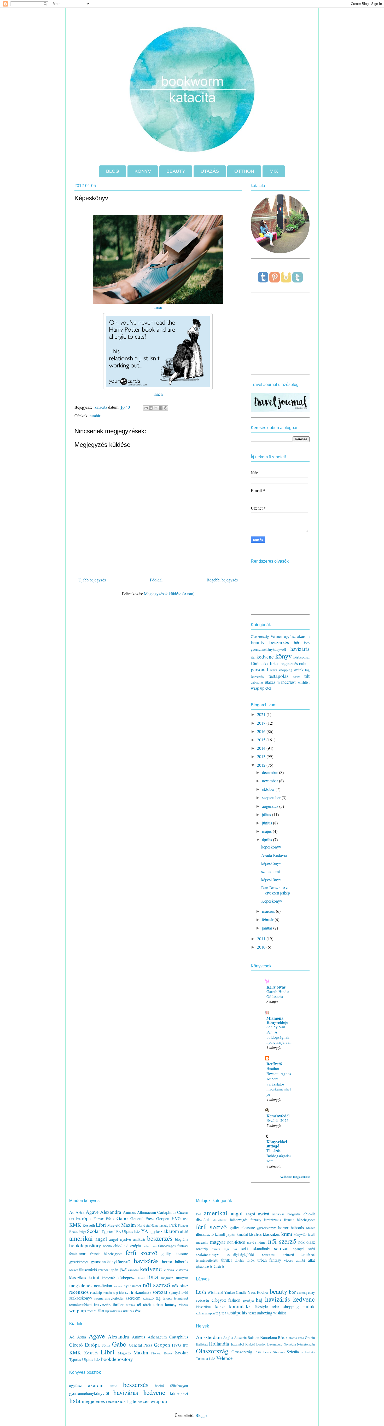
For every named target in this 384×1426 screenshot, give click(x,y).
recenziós (79, 1292)
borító (107, 1245)
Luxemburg (274, 1344)
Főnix (110, 1218)
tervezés (257, 676)
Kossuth (89, 1225)
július (267, 814)
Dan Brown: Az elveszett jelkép (275, 890)
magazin (167, 1277)
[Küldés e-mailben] (145, 408)
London (261, 1344)
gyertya (248, 1300)
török (147, 1304)
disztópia (133, 1245)
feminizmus (77, 1253)
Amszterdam (209, 1337)
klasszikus (77, 1277)
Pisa (257, 1351)
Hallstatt (202, 1344)
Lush (201, 1292)
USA (117, 1231)
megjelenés (289, 663)
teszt (296, 676)
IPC (185, 1218)
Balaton (253, 1337)
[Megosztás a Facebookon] (160, 408)
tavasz (167, 1298)
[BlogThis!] (150, 408)
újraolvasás (113, 1310)
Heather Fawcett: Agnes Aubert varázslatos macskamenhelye (278, 1081)
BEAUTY (175, 171)
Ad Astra (76, 1212)
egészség (202, 1300)
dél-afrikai (150, 1246)
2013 (261, 756)
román (107, 1292)
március (269, 911)
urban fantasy (165, 1304)
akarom (303, 636)
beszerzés (279, 642)
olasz (184, 1285)
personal (259, 669)
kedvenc (265, 656)
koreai (220, 1306)
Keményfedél (277, 1116)
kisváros (182, 1269)
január (267, 928)
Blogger (201, 1415)
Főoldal (156, 579)
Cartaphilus (166, 1212)
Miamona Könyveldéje (277, 1020)
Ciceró (182, 1212)
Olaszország (260, 636)
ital (253, 657)
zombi (91, 1310)
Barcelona (268, 1337)
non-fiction (103, 1285)
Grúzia (310, 1337)
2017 (261, 723)
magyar (182, 1277)
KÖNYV (143, 171)
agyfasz (289, 636)
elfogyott (219, 1300)
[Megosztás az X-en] (155, 408)
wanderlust (286, 682)
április (267, 839)
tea (224, 1312)
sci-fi (129, 1292)
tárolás (130, 1304)
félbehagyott (113, 1253)
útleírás (128, 1310)
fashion (234, 1300)
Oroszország (241, 1351)
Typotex (107, 1231)
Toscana (202, 1358)
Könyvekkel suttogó (276, 1144)
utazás (270, 682)
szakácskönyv (80, 1298)
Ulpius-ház (131, 1231)
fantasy (182, 1245)
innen (158, 307)
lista (274, 663)
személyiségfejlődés (109, 1298)
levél (141, 1277)
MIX (274, 171)
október (269, 789)
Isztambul (237, 1344)
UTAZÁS (210, 171)
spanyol (174, 1292)
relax (273, 669)
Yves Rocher (258, 1292)
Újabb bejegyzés (92, 579)
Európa (83, 1218)
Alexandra (110, 1212)
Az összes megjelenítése (295, 1176)
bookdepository (85, 1245)
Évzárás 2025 (277, 1120)
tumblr (95, 415)
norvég (117, 1286)
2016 (261, 731)
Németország (159, 1225)
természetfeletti (80, 1304)
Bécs (281, 1337)
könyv (283, 655)
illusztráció (88, 1269)
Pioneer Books (161, 1353)
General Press (142, 1218)
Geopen (162, 1218)
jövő (123, 1269)
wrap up (257, 688)
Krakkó (250, 1344)
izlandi (103, 1269)
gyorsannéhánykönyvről (268, 649)
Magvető (113, 1225)
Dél (71, 1218)
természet (181, 1298)
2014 (261, 748)
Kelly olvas (276, 987)
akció (184, 1231)
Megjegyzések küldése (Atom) (169, 593)
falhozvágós (167, 1245)
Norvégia (143, 1225)
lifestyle (261, 1306)
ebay (311, 1292)
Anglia (228, 1337)
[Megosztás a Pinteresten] (165, 408)
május (267, 831)
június (267, 822)
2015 (261, 739)
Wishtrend (215, 1292)
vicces (183, 1304)
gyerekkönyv (78, 1261)
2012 (261, 765)
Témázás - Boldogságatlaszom (278, 1155)
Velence (276, 636)
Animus (129, 1212)
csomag (302, 1292)
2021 (261, 714)
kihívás (169, 1269)
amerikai (81, 1238)
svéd (185, 1292)
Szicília (293, 1351)
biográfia (181, 1239)
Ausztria (240, 1337)
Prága (82, 1231)
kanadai (133, 1269)
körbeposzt (301, 657)
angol (101, 1239)
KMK (75, 1224)
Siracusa (279, 1352)
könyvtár (108, 1277)
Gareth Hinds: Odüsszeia (277, 994)
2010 (261, 947)
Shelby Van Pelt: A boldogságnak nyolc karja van (279, 1034)
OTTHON (244, 171)
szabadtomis (271, 871)
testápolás (278, 676)
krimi (94, 1277)
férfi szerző (141, 1252)
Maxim (128, 1224)
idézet (73, 1269)
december (270, 772)
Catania (291, 1337)
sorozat (160, 1292)
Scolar (93, 1231)
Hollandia (219, 1343)
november (270, 780)
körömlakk (260, 663)
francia (95, 1253)
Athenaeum (146, 1212)
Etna (301, 1337)
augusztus (270, 806)
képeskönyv (271, 847)
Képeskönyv (271, 901)
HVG (176, 1218)
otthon (304, 663)
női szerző (156, 1284)
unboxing (257, 682)
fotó (307, 642)
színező (148, 1298)
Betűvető (274, 1064)
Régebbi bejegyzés (222, 579)
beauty (258, 642)
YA (144, 1231)
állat (100, 1310)
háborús (181, 1261)
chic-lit (119, 1245)
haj (259, 1299)
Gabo (122, 1218)
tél (139, 1304)
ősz (138, 1310)
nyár (127, 1285)
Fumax (99, 1218)
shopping (285, 669)
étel (268, 688)
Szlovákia (308, 1352)
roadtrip (96, 1292)
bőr (296, 642)
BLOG (112, 171)
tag (307, 669)
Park (173, 1225)
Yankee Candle (235, 1292)
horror (167, 1261)
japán (113, 1269)
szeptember (272, 797)
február (268, 919)
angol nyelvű (120, 1239)
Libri (101, 1224)
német (136, 1285)
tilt (307, 676)
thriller (118, 1304)
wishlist (304, 682)
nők (175, 1285)
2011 (261, 938)
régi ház (118, 1292)
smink (299, 669)
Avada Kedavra (274, 855)
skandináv (143, 1292)
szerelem (133, 1298)
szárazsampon (205, 1313)
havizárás (300, 648)
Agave (92, 1212)
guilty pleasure (174, 1253)
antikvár (139, 1239)
